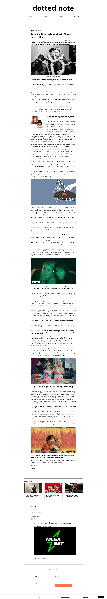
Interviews (45, 22)
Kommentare (59, 22)
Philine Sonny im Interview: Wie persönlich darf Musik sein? (32, 496)
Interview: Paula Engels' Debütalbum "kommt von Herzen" (72, 496)
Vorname (37, 576)
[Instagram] (75, 16)
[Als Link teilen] (37, 472)
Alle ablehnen (93, 597)
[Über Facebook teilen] (31, 472)
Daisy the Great (34, 465)
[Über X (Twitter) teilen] (34, 472)
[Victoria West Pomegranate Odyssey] (53, 488)
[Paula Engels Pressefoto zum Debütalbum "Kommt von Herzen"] (74, 488)
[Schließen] (105, 597)
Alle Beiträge (27, 22)
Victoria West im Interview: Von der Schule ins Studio (52, 496)
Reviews (39, 22)
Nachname (57, 576)
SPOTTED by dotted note (70, 22)
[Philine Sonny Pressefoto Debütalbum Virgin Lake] (33, 488)
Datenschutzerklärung (65, 597)
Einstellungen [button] (85, 597)
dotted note (53, 8)
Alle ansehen (80, 481)
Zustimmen (101, 597)
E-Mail (36, 583)
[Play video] (53, 192)
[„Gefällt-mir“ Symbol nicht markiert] (34, 558)
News (34, 22)
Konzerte (52, 22)
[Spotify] (78, 16)
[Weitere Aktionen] (75, 30)
